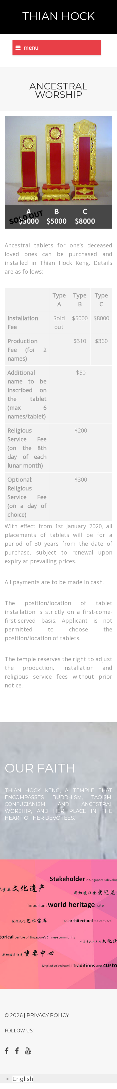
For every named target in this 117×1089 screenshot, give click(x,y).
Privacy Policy (48, 1015)
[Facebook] (7, 1051)
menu (31, 47)
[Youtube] (28, 1051)
